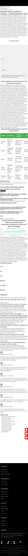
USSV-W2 (2, 285)
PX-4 (1, 266)
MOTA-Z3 (2, 280)
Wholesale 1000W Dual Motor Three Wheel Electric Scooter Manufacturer (13, 194)
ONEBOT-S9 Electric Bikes (8, 203)
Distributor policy (4, 496)
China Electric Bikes (5, 419)
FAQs (2, 498)
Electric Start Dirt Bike (6, 422)
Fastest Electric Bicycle (6, 425)
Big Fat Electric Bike (5, 430)
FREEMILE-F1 (3, 294)
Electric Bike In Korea (6, 427)
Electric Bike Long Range (14, 553)
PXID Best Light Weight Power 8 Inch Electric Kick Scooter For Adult (11, 212)
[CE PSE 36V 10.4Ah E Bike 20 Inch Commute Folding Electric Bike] (1, 196)
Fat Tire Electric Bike (19, 550)
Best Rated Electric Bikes (7, 418)
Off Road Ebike (4, 431)
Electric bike (3, 469)
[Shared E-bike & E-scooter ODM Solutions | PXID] (13, 297)
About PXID (3, 506)
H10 (1, 276)
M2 (1, 271)
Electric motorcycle (5, 474)
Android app (4, 525)
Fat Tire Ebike (22, 552)
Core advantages (5, 508)
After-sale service (5, 494)
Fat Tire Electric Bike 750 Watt (8, 416)
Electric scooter (4, 472)
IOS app (3, 523)
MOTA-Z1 (2, 290)
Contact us (3, 513)
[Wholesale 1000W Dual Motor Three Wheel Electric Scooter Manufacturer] (2, 192)
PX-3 (1, 216)
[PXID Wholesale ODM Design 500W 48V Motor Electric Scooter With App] (14, 183)
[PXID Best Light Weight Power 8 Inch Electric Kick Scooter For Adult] (2, 209)
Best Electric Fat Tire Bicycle (7, 421)
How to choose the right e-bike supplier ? (11, 313)
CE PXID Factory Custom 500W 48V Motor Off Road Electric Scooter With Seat (13, 208)
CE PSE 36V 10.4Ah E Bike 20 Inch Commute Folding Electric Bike (14, 199)
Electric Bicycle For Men (6, 428)
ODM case (3, 521)
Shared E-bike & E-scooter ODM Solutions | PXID (12, 299)
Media (2, 511)
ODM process (4, 492)
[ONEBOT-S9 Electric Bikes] (12, 201)
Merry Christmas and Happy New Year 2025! (12, 334)
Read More (3, 190)
